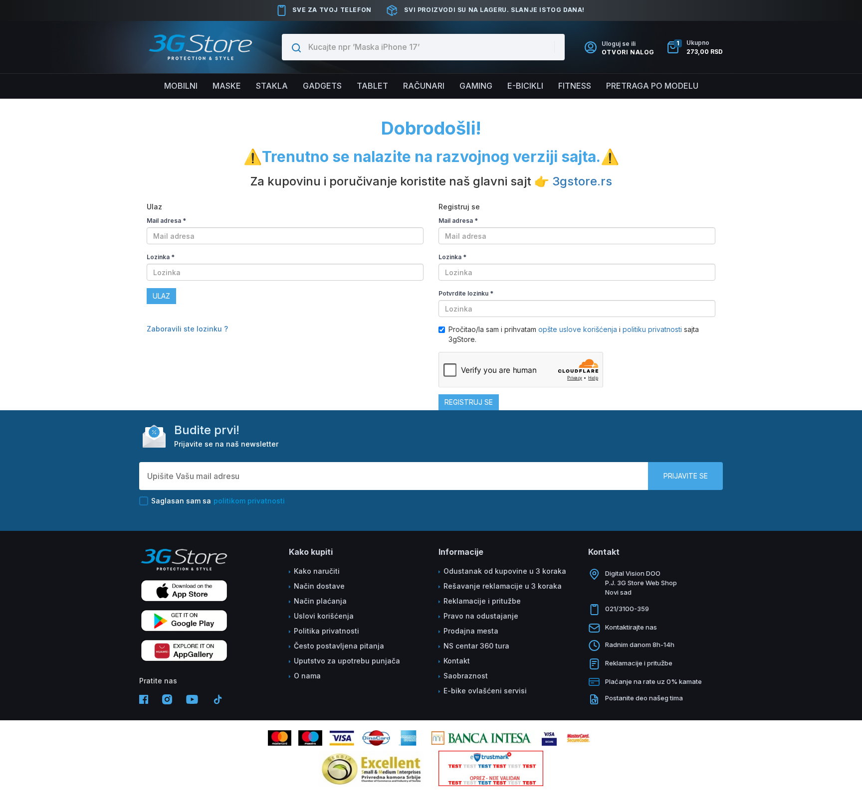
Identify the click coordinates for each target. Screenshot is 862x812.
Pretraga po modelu (652, 86)
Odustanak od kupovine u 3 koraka (504, 571)
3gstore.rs (582, 181)
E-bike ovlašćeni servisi (485, 690)
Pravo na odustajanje (480, 616)
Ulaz (161, 296)
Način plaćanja (320, 601)
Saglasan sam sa (218, 500)
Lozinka (161, 257)
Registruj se (468, 402)
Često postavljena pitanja (339, 646)
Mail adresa (166, 220)
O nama (307, 675)
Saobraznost (465, 675)
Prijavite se (685, 476)
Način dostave (319, 586)
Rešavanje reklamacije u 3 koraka (502, 586)
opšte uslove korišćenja (578, 329)
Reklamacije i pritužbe (482, 601)
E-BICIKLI (525, 86)
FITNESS (574, 86)
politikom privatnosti (249, 500)
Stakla (272, 86)
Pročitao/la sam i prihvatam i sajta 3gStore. (573, 334)
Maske (227, 86)
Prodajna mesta (470, 631)
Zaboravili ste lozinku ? (187, 329)
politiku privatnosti (652, 329)
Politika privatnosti (326, 631)
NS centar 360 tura (476, 646)
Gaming (475, 86)
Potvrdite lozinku (465, 293)
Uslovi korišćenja (324, 616)
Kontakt (456, 660)
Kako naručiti (317, 571)
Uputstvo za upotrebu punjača (347, 660)
